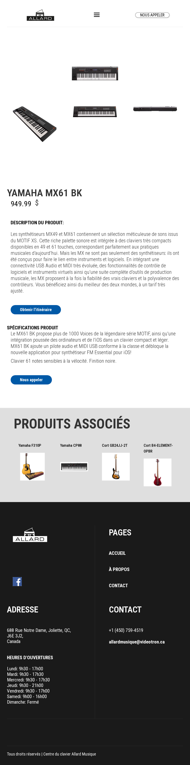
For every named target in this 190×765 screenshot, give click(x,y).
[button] (96, 15)
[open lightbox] (35, 124)
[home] (40, 15)
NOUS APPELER (152, 15)
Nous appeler (31, 379)
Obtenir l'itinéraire (36, 309)
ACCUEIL (117, 553)
